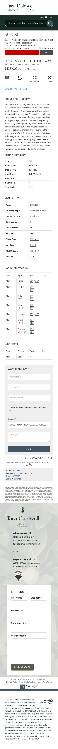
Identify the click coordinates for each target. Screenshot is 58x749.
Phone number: (19, 623)
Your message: (18, 635)
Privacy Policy (12, 682)
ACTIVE (41, 17)
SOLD (51, 17)
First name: (17, 597)
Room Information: (16, 268)
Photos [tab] (17, 88)
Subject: (11, 419)
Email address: (19, 610)
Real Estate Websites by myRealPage (35, 682)
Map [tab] (24, 88)
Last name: (36, 597)
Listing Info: (12, 197)
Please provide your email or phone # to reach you (27, 408)
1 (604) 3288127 (13, 476)
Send (29, 448)
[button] (14, 551)
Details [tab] (8, 88)
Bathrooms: (12, 344)
